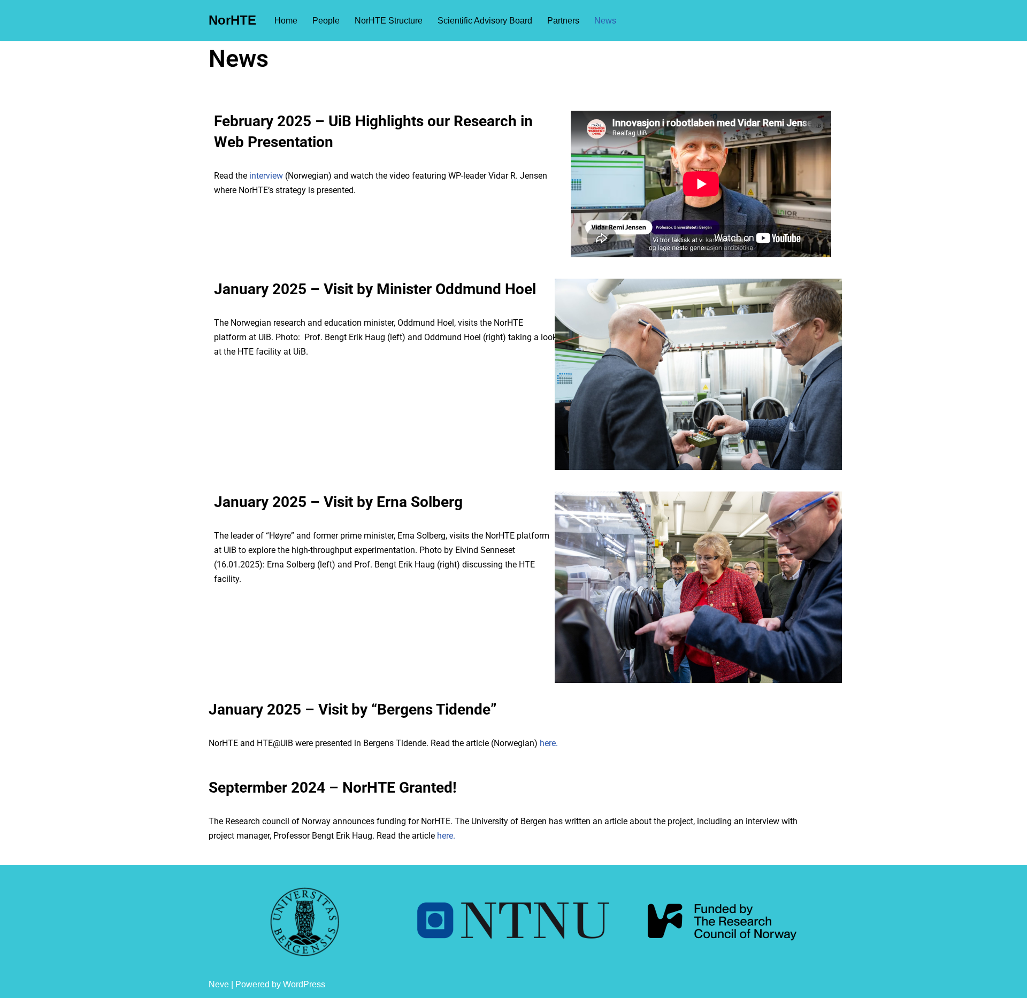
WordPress (304, 984)
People (326, 20)
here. (549, 743)
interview (266, 176)
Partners (563, 20)
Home (285, 20)
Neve (219, 984)
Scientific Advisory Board (485, 20)
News (605, 20)
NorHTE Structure (389, 20)
